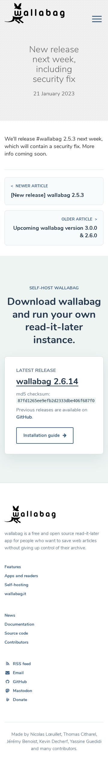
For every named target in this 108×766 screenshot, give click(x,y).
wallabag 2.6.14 (47, 381)
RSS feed (22, 664)
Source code (16, 633)
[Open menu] (97, 19)
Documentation (19, 624)
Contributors (16, 642)
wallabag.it (15, 594)
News (9, 615)
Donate (20, 700)
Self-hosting (16, 585)
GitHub (24, 417)
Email (18, 673)
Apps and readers (21, 576)
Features (12, 567)
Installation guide (42, 435)
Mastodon (22, 691)
